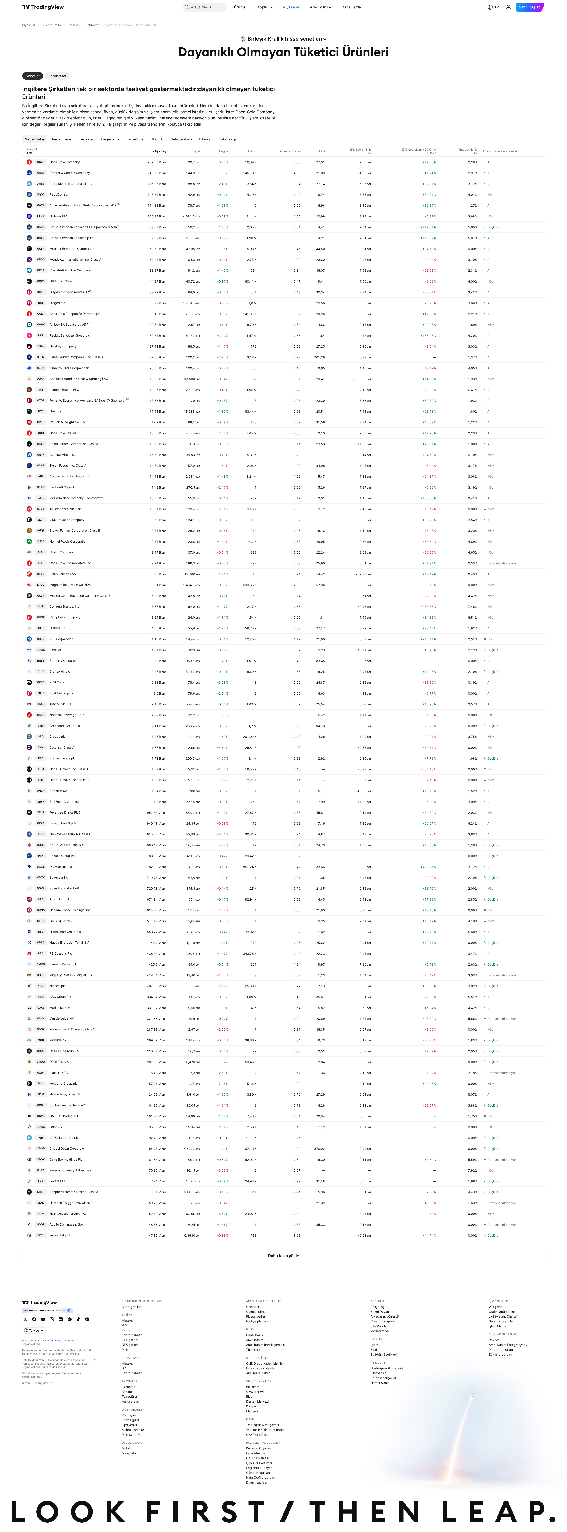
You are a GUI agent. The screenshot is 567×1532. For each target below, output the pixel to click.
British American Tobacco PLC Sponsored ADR (83, 227)
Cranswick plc (60, 671)
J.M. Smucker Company (67, 520)
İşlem (374, 1345)
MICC (40, 584)
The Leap (253, 1349)
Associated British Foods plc (70, 476)
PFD (40, 758)
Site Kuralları (379, 1326)
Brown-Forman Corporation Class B (75, 530)
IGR (41, 1137)
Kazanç (127, 1391)
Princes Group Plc (62, 856)
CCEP (41, 313)
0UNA (41, 910)
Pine (125, 1349)
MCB (41, 1040)
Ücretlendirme (256, 1311)
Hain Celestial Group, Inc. (68, 1213)
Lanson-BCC (59, 1072)
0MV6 (41, 964)
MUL (41, 1083)
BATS (40, 237)
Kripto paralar (132, 1335)
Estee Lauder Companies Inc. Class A (76, 357)
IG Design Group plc (64, 1137)
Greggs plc (58, 736)
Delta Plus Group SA (64, 1051)
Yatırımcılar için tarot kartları (266, 1430)
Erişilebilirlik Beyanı (259, 1468)
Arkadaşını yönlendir (385, 1316)
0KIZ (41, 834)
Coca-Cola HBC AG (63, 433)
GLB (40, 628)
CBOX (41, 1159)
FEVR (40, 812)
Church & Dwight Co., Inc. (68, 422)
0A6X (41, 324)
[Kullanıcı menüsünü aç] (508, 7)
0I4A (41, 747)
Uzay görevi (255, 1391)
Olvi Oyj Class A (61, 921)
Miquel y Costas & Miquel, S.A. (71, 975)
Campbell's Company (65, 617)
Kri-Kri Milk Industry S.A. (67, 845)
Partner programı (501, 1349)
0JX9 (40, 1007)
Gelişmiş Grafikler (501, 1321)
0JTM (41, 357)
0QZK (41, 162)
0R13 (40, 422)
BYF (125, 1325)
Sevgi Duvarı (380, 1311)
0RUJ (40, 1051)
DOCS (41, 866)
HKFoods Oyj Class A (65, 1094)
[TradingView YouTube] (43, 1319)
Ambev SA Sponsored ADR (69, 324)
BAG (41, 899)
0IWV (40, 1018)
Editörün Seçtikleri (384, 1354)
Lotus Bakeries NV (63, 574)
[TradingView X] (25, 1319)
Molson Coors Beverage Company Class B (80, 595)
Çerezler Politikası (259, 1463)
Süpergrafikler (132, 1307)
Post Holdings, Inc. (63, 693)
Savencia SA (59, 877)
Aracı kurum (320, 7)
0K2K (40, 595)
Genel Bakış (254, 1335)
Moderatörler (380, 1331)
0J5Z (40, 541)
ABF (40, 476)
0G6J (40, 1105)
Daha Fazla (351, 7)
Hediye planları (257, 1321)
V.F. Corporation (61, 639)
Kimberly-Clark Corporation (69, 368)
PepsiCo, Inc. (59, 194)
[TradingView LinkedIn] (61, 1319)
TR (496, 7)
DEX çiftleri (130, 1345)
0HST (41, 617)
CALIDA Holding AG (64, 1116)
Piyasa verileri (256, 1316)
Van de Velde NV (62, 1018)
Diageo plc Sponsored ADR (69, 292)
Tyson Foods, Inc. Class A (68, 465)
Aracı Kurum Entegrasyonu (508, 1345)
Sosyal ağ (378, 1307)
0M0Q (41, 1061)
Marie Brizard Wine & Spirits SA (72, 1029)
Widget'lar (496, 1307)
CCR (41, 996)
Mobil (126, 1448)
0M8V (41, 183)
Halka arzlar (130, 1401)
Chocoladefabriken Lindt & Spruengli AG (79, 379)
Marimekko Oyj (60, 1007)
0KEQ (40, 682)
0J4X (40, 346)
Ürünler (240, 7)
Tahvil (126, 1330)
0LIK (41, 779)
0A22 (41, 205)
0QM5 (41, 649)
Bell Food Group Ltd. (64, 801)
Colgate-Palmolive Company (70, 270)
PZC (41, 953)
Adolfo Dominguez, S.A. (67, 1224)
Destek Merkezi (257, 1401)
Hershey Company (63, 346)
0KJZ (40, 693)
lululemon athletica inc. (66, 509)
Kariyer (251, 1406)
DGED (41, 292)
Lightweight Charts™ (503, 1316)
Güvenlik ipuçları (258, 1472)
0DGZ (41, 1224)
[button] (250, 7)
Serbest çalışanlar (383, 1378)
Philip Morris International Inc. (71, 183)
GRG (41, 736)
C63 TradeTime (257, 1434)
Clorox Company (62, 552)
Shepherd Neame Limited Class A (74, 1192)
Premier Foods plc (63, 758)
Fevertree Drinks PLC (65, 812)
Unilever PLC (59, 216)
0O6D (41, 975)
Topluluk (265, 7)
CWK (41, 671)
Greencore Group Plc (65, 726)
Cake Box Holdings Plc (66, 1159)
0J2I (41, 1213)
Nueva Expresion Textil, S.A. (70, 942)
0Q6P (41, 1072)
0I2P (41, 606)
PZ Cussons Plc (61, 953)
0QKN (41, 378)
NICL (41, 985)
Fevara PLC (58, 1181)
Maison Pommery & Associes (70, 1170)
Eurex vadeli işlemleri (261, 1368)
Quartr (65, 1373)
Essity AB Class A (62, 487)
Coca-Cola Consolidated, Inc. (71, 563)
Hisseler (127, 1320)
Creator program (383, 1321)
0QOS (41, 194)
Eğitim (375, 1349)
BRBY (40, 660)
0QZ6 (41, 281)
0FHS (40, 920)
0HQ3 (41, 530)
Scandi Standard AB (64, 888)
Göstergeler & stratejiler (387, 1368)
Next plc (56, 411)
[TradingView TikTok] (78, 1319)
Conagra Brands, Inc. (65, 606)
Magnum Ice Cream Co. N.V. (70, 585)
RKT (40, 335)
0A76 (41, 227)
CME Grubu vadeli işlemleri (265, 1363)
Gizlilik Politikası (257, 1458)
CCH (41, 433)
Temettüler (129, 1396)
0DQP (41, 1029)
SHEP (40, 1191)
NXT (41, 411)
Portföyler (129, 1415)
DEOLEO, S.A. (60, 1062)
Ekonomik (129, 1387)
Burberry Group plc (63, 660)
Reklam (494, 1340)
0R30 (40, 639)
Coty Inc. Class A (62, 747)
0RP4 (40, 823)
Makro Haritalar (133, 1430)
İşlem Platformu (500, 1326)
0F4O (40, 573)
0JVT (40, 508)
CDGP (41, 1148)
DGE (41, 302)
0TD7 (41, 400)
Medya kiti (253, 1411)
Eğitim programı (500, 1354)
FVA (40, 1181)
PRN (41, 855)
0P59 (40, 270)
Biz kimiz (252, 1387)
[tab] (32, 76)
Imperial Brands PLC (64, 389)
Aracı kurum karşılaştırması (265, 1345)
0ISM (40, 1094)
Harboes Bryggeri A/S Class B (71, 1203)
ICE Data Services (51, 1340)
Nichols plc (58, 986)
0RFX (40, 801)
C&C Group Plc (60, 997)
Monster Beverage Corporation (72, 248)
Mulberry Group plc (64, 1083)
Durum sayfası (256, 1482)
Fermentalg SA (60, 1235)
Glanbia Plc (58, 628)
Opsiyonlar (129, 1425)
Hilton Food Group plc (65, 931)
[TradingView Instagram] (52, 1319)
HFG (41, 931)
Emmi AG (56, 650)
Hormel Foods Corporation (68, 541)
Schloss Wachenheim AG (67, 1105)
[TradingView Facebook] (34, 1319)
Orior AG (56, 1127)
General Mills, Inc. (62, 454)
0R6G (41, 942)
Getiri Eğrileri (131, 1420)
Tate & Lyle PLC (61, 704)
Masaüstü (129, 1453)
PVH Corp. (57, 682)
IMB (40, 389)
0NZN (41, 790)
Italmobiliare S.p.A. (63, 823)
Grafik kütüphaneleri (503, 1311)
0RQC (41, 487)
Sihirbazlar (378, 1373)
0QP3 (41, 1116)
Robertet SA (58, 791)
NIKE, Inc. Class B (62, 281)
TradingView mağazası (262, 1425)
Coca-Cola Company (65, 162)
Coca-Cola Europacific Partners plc (75, 314)
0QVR (41, 888)
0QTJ (40, 1235)
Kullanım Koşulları (258, 1448)
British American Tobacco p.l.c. (72, 238)
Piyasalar (291, 7)
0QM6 (41, 1126)
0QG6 (41, 845)
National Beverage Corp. (67, 715)
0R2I (41, 769)
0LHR (40, 465)
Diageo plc (57, 303)
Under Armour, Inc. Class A (69, 769)
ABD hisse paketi (258, 1373)
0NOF (41, 172)
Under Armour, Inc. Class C (69, 780)
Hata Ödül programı (260, 1477)
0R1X (40, 454)
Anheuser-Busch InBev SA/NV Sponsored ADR (83, 205)
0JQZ (40, 368)
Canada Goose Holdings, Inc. (70, 910)
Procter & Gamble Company (70, 173)
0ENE (40, 1202)
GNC (41, 725)
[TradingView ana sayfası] (43, 7)
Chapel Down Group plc (67, 1148)
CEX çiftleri (130, 1340)
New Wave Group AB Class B (70, 834)
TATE (40, 704)
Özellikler (252, 1307)
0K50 (40, 714)
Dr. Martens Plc (61, 866)
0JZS (40, 498)
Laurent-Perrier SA (63, 964)
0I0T (41, 563)
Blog (249, 1396)
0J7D (40, 1170)
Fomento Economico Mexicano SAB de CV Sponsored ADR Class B (88, 400)
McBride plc (58, 1040)
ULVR (40, 216)
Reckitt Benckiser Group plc (70, 335)
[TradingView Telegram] (69, 1319)
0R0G (41, 259)
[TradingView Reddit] (87, 1319)
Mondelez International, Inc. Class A (75, 259)
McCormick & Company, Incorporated (77, 498)
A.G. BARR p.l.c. (61, 899)
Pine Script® (131, 1434)
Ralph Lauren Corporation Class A (74, 444)
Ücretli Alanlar (380, 1383)
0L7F (40, 519)
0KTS (40, 443)
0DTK (41, 877)
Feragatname (255, 1453)
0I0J (41, 552)
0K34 (40, 248)
